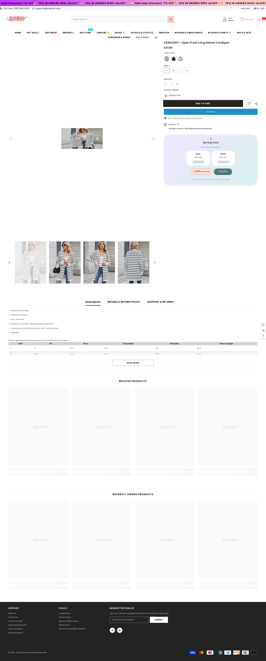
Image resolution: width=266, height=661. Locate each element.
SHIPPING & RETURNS (160, 302)
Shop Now (223, 171)
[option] (82, 138)
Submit (159, 619)
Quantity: (168, 79)
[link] (38, 469)
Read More (133, 362)
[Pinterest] (112, 630)
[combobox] (118, 19)
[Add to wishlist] (249, 103)
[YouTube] (119, 630)
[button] (10, 138)
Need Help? (245, 8)
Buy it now (211, 112)
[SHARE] (255, 103)
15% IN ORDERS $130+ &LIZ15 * (46, 3)
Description (93, 302)
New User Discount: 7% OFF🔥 (96, 3)
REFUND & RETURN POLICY (124, 302)
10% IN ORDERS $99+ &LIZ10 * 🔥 (141, 3)
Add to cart (203, 103)
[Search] (122, 19)
